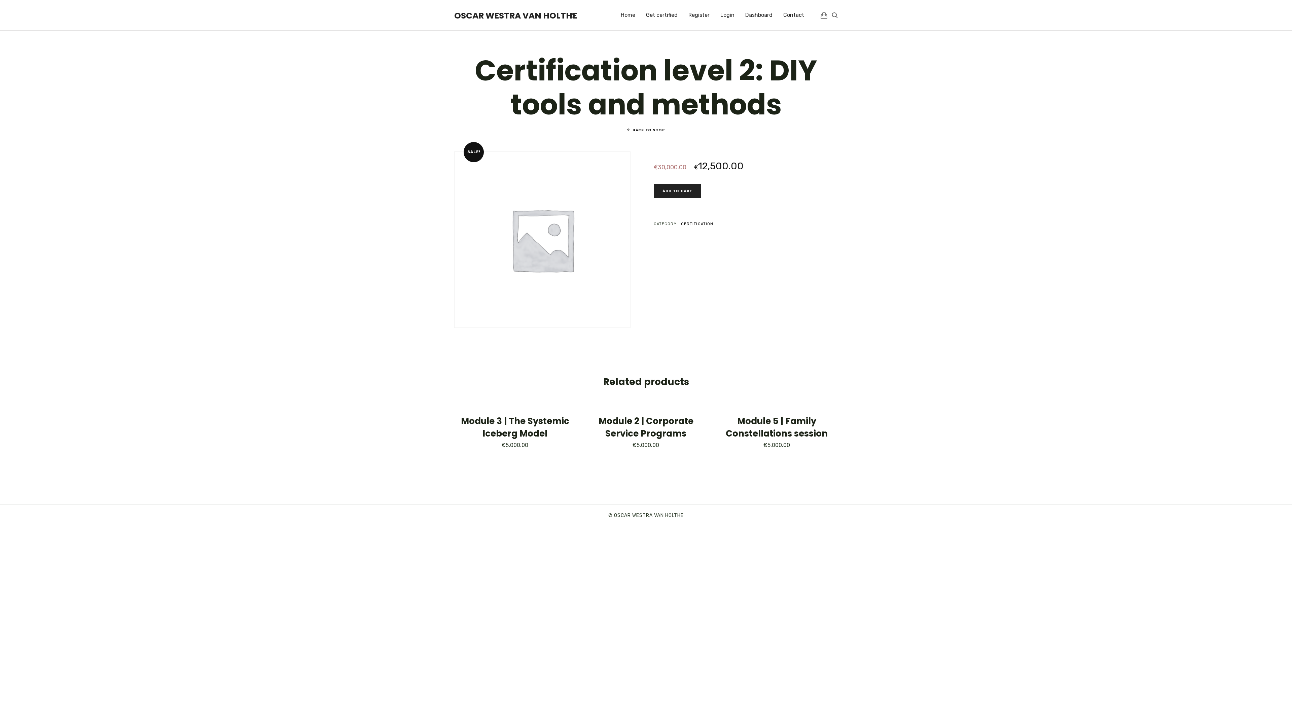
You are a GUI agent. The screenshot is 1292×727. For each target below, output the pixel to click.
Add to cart (677, 191)
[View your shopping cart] (824, 15)
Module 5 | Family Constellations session (777, 427)
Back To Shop (649, 130)
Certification (697, 224)
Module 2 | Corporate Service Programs (646, 427)
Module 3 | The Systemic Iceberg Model (515, 427)
